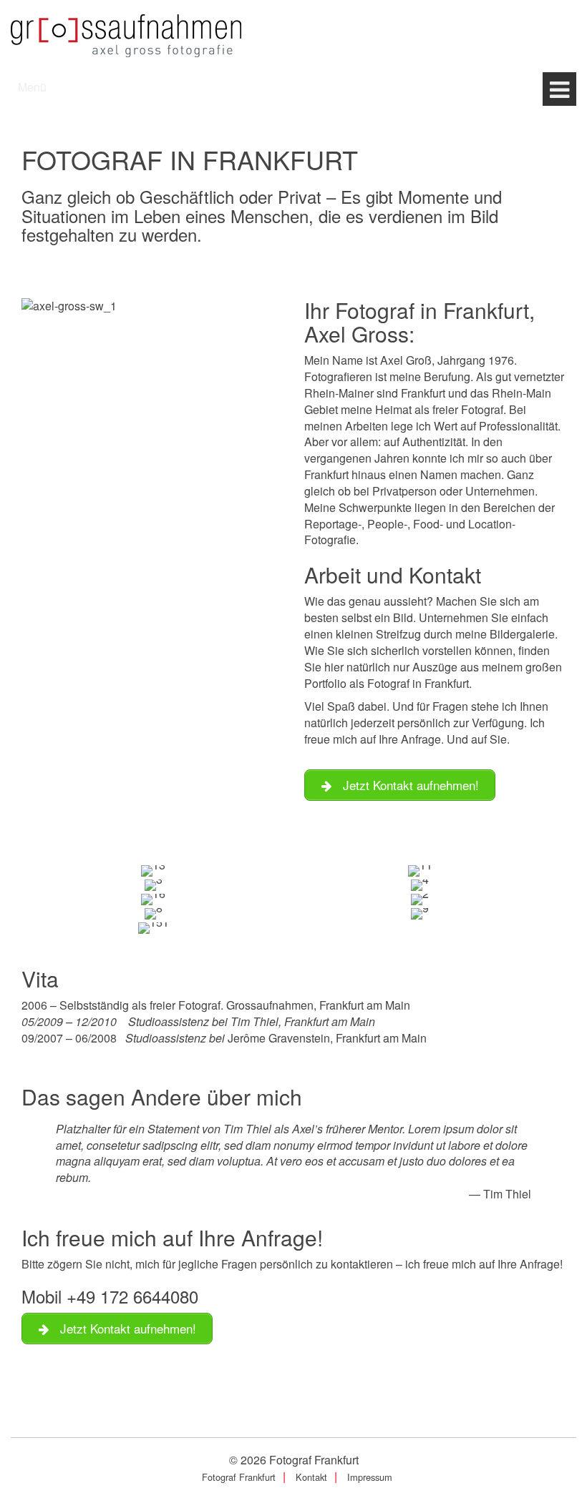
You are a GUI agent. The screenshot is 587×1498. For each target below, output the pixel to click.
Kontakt (311, 1477)
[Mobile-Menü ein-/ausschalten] (559, 89)
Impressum (369, 1477)
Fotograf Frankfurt (314, 1460)
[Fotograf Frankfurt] (126, 34)
